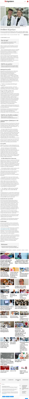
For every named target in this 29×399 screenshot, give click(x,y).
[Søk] (25, 1)
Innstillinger (26, 398)
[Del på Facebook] (24, 34)
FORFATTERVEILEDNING (18, 380)
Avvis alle (4, 396)
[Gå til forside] (10, 1)
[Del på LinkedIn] (25, 34)
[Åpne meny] (27, 1)
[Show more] (9, 44)
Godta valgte (7, 396)
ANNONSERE (3, 379)
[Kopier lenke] (28, 34)
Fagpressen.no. (4, 393)
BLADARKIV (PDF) (10, 379)
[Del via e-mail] (26, 34)
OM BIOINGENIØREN (25, 379)
